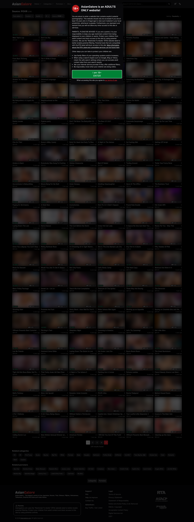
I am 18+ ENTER (97, 74)
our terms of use (111, 80)
